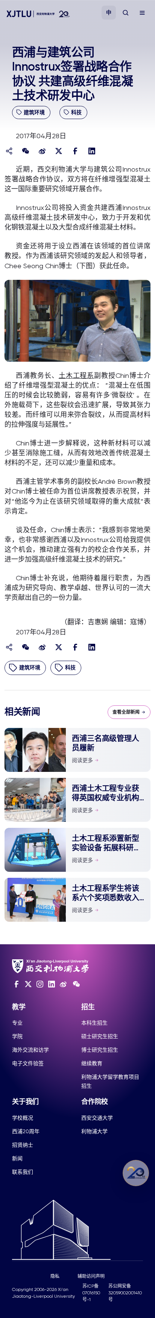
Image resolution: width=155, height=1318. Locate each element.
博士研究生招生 (99, 1050)
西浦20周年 (26, 1131)
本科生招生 (94, 1023)
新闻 (17, 1158)
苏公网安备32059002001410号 (125, 1292)
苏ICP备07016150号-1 (91, 1292)
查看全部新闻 (126, 712)
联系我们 (22, 1172)
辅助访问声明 (91, 1276)
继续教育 (91, 1063)
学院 (17, 1036)
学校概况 (22, 1118)
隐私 (54, 1276)
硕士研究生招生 (99, 1036)
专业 (17, 1023)
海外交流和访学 (30, 1050)
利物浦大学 (94, 1131)
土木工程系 (76, 375)
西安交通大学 (97, 1118)
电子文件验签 (28, 1063)
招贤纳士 (22, 1145)
